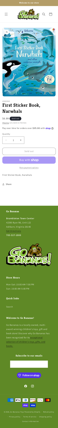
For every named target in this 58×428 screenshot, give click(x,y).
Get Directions (13, 230)
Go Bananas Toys (17, 412)
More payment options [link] (29, 167)
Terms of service (29, 417)
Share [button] (9, 184)
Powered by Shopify (32, 412)
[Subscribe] (44, 364)
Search (9, 306)
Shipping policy (45, 417)
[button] (6, 14)
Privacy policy (14, 417)
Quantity (6, 134)
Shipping (5, 123)
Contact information (30, 421)
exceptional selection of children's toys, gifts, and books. (25, 341)
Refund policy (48, 412)
